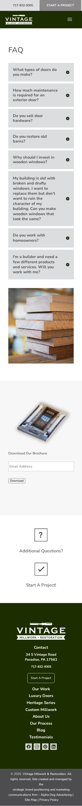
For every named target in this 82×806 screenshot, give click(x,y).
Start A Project (60, 5)
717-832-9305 (23, 5)
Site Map (31, 800)
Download (17, 481)
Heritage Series (41, 702)
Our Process (41, 723)
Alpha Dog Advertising (56, 795)
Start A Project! (41, 585)
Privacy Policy (48, 800)
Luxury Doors (41, 695)
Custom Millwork (41, 709)
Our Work (41, 689)
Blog (41, 730)
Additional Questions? (41, 551)
